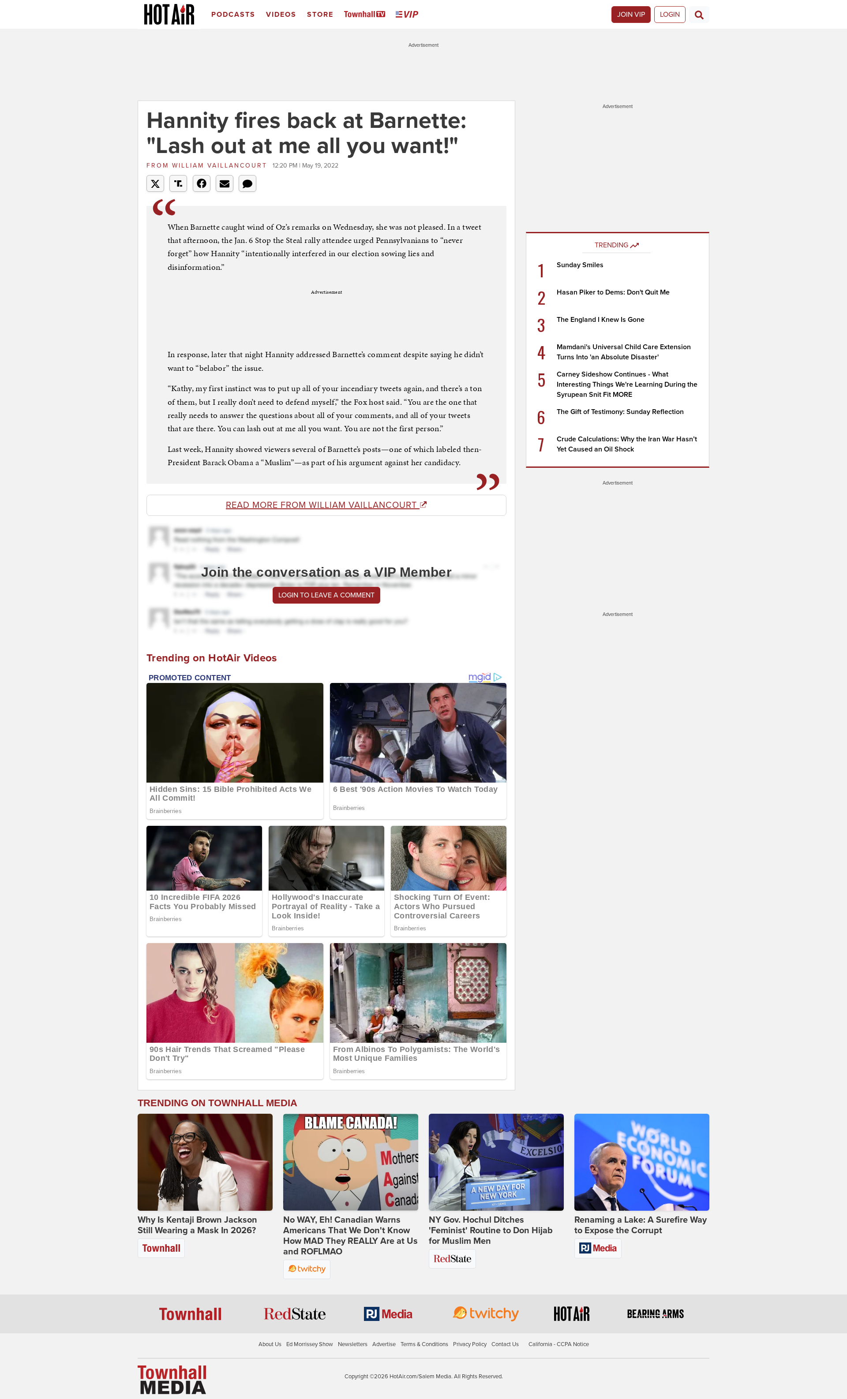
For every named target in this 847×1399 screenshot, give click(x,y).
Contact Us (505, 1344)
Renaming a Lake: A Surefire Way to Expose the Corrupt (640, 1225)
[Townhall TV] (366, 14)
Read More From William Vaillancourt (323, 505)
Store (320, 14)
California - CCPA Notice (558, 1344)
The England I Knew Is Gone (601, 319)
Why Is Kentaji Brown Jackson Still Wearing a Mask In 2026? (197, 1225)
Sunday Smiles (580, 265)
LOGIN (670, 14)
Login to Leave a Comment (326, 595)
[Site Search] (699, 14)
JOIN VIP (631, 14)
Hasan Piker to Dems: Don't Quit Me (613, 292)
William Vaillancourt (208, 165)
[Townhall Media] (172, 1379)
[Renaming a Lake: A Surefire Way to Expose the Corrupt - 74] (641, 1162)
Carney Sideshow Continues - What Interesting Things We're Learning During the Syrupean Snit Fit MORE (627, 384)
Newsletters (352, 1344)
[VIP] (408, 14)
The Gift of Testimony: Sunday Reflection (620, 411)
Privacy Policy (470, 1344)
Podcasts (233, 14)
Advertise (384, 1344)
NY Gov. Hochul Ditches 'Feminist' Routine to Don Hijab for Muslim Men (491, 1230)
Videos (281, 14)
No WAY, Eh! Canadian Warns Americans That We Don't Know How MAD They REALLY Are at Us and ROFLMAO (350, 1236)
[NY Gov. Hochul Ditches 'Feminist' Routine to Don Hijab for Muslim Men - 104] (496, 1162)
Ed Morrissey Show (309, 1344)
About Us (270, 1344)
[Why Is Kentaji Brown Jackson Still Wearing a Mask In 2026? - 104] (205, 1162)
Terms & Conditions (424, 1344)
